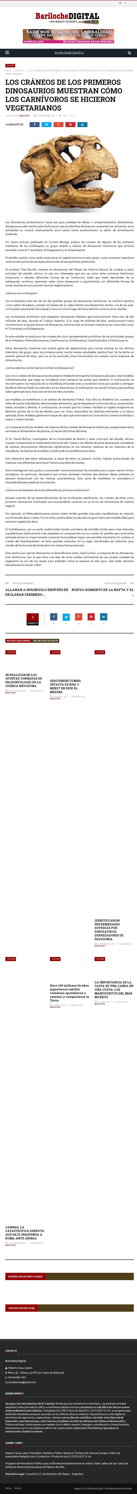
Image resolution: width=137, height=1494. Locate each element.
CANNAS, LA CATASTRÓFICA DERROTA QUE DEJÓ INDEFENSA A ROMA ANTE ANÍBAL (24, 1232)
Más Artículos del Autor (45, 640)
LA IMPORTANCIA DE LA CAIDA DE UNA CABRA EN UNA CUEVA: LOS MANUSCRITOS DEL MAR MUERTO (114, 989)
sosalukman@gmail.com (22, 1383)
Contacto (18, 1488)
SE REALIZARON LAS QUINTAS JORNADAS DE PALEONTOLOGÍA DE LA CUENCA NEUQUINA (23, 680)
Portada (8, 1488)
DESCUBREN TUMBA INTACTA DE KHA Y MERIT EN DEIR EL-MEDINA (65, 686)
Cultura (10, 65)
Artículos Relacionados (19, 640)
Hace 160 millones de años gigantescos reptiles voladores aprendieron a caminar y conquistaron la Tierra (69, 993)
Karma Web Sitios (125, 1488)
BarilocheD (24, 115)
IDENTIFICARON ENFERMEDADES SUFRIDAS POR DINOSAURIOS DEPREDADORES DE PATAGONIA (109, 930)
